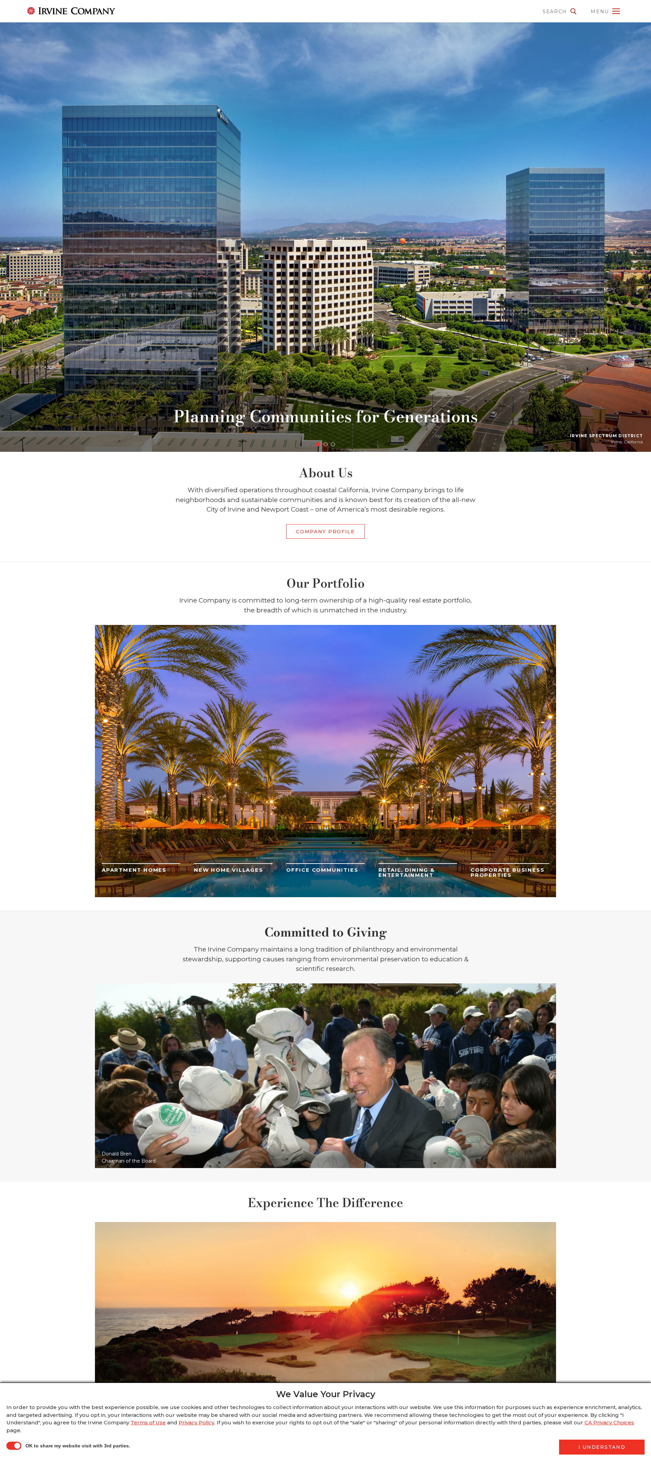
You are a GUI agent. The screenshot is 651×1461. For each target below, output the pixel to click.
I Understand (601, 1447)
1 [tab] (318, 444)
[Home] (62, 11)
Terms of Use (148, 1422)
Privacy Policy (196, 1422)
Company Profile (325, 532)
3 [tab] (333, 444)
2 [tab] (325, 444)
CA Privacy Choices (609, 1422)
